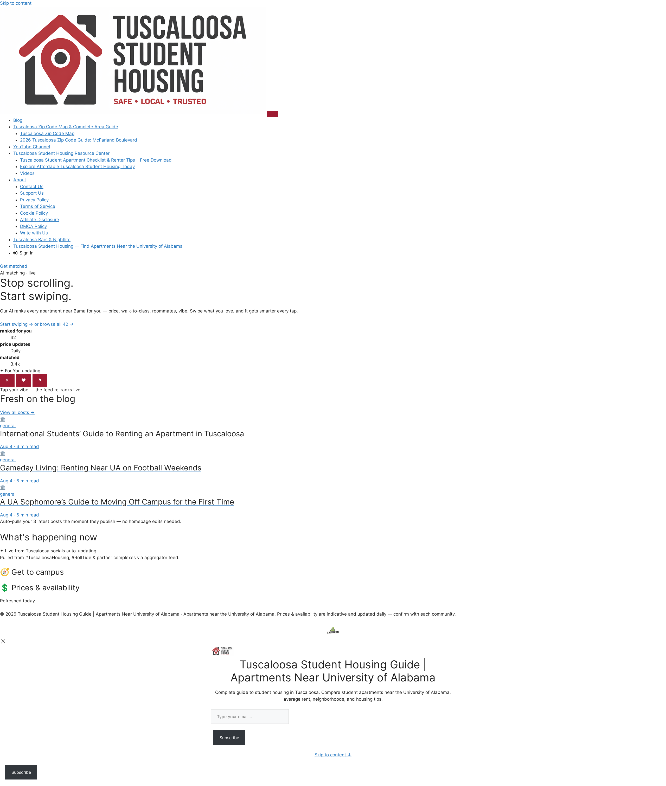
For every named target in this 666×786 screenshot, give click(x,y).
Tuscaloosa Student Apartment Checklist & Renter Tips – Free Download (96, 160)
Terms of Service (37, 206)
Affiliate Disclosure (39, 219)
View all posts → (17, 412)
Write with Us (34, 232)
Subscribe (229, 737)
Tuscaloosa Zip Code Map (47, 133)
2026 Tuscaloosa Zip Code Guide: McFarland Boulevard (78, 140)
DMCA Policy (33, 226)
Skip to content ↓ (333, 754)
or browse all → (54, 324)
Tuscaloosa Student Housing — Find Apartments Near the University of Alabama (98, 246)
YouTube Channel (31, 146)
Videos (27, 173)
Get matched (13, 266)
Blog (17, 120)
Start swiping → (16, 324)
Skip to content (15, 3)
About (19, 179)
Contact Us (31, 186)
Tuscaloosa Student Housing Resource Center (61, 153)
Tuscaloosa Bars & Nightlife (42, 239)
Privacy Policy (34, 199)
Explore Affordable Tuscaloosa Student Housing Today (77, 166)
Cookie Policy (34, 213)
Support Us (32, 193)
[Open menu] (272, 114)
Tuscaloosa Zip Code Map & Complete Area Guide (65, 126)
